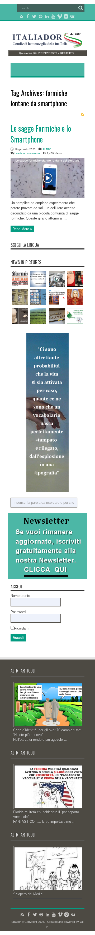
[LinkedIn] (47, 16)
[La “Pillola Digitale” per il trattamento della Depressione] (20, 316)
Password (18, 612)
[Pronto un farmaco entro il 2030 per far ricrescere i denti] (75, 316)
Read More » (22, 229)
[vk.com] (72, 16)
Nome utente (20, 596)
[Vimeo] (59, 16)
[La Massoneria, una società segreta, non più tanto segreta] (38, 297)
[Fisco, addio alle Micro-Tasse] (57, 316)
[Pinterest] (40, 16)
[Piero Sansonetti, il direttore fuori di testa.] (20, 279)
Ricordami (21, 628)
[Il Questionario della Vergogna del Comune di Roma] (57, 297)
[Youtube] (53, 16)
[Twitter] (34, 16)
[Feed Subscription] (82, 115)
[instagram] (66, 16)
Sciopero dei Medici (28, 894)
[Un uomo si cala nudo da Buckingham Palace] (20, 297)
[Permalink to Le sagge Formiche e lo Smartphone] (47, 197)
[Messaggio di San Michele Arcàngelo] (75, 297)
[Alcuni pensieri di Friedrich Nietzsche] (38, 279)
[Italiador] (47, 43)
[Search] (80, 8)
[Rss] (21, 16)
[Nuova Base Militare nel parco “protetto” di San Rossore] (38, 316)
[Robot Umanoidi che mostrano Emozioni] (57, 279)
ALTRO (46, 149)
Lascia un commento (27, 153)
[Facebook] (28, 16)
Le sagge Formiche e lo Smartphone (41, 134)
